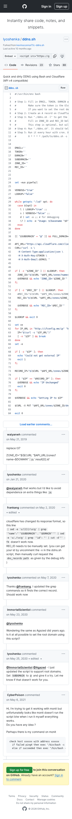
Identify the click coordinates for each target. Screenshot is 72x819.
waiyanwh (14, 434)
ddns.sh (29, 39)
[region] (36, 253)
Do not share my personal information (36, 802)
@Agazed (39, 667)
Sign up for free (19, 769)
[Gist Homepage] (24, 6)
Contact (30, 799)
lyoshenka (11, 39)
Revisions (34, 65)
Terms (11, 796)
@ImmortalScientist (19, 667)
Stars (59, 65)
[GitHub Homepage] (24, 808)
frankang (13, 507)
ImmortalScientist (19, 609)
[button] (54, 56)
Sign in (46, 6)
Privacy (22, 796)
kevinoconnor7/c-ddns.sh (30, 45)
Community (57, 796)
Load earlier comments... (36, 424)
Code (12, 65)
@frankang (23, 586)
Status (44, 796)
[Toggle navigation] (5, 6)
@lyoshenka (14, 623)
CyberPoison (15, 694)
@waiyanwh (14, 488)
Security (33, 796)
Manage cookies (46, 799)
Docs (19, 799)
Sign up (61, 6)
